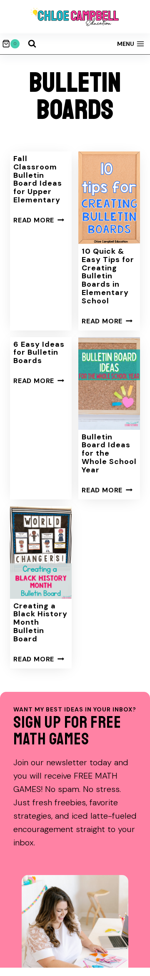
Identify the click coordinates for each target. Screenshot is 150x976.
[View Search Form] (32, 43)
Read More (38, 220)
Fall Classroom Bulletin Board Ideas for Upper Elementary (37, 179)
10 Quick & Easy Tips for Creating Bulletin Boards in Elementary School (108, 276)
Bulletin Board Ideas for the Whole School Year (109, 453)
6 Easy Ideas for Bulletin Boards (39, 352)
